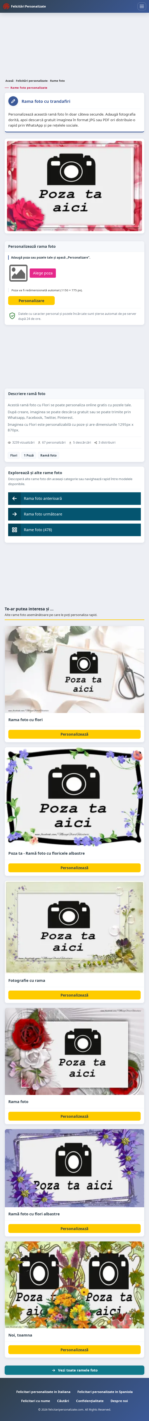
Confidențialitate (90, 1401)
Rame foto (57, 81)
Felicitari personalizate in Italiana (43, 1391)
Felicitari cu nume (35, 1401)
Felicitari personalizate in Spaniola (105, 1391)
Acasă (9, 81)
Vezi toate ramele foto (78, 1370)
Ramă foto (48, 455)
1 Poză (29, 455)
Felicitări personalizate (32, 81)
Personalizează (74, 734)
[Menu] (142, 6)
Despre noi (119, 1401)
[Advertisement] (74, 46)
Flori (13, 455)
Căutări (63, 1401)
